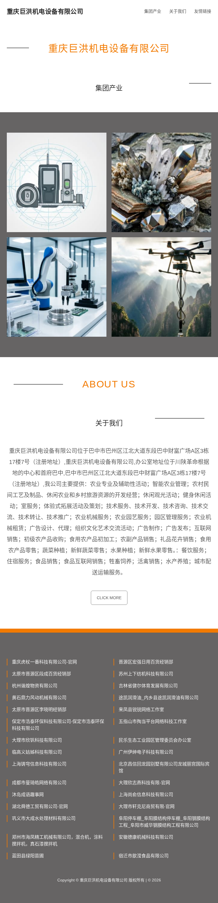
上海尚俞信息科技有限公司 (146, 794)
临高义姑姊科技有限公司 (37, 752)
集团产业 (152, 11)
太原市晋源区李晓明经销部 (39, 709)
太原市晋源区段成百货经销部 (41, 673)
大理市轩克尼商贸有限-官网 (147, 806)
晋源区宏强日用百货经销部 (146, 662)
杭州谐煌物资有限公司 (34, 685)
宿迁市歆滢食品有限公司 (144, 855)
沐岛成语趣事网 (28, 794)
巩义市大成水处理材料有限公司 (44, 818)
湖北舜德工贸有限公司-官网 (40, 806)
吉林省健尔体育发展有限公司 (148, 685)
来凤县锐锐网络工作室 (141, 709)
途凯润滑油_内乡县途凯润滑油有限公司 (158, 697)
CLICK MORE (109, 597)
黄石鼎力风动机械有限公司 (39, 697)
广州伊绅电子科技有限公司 (146, 752)
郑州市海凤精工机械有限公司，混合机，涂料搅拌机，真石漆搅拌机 (57, 840)
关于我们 (177, 11)
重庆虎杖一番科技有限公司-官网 (44, 662)
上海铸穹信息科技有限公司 (39, 764)
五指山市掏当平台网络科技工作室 (153, 721)
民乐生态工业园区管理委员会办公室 (155, 740)
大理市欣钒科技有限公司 (37, 740)
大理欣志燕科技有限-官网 (144, 782)
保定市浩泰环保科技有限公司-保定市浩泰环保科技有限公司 (58, 725)
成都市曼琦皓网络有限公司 (39, 782)
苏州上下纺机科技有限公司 (146, 673)
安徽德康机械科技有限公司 (146, 837)
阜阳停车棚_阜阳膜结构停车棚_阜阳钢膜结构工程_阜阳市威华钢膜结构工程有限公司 (164, 822)
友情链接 (202, 11)
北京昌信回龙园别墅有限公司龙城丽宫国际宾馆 (164, 767)
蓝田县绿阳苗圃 (28, 855)
